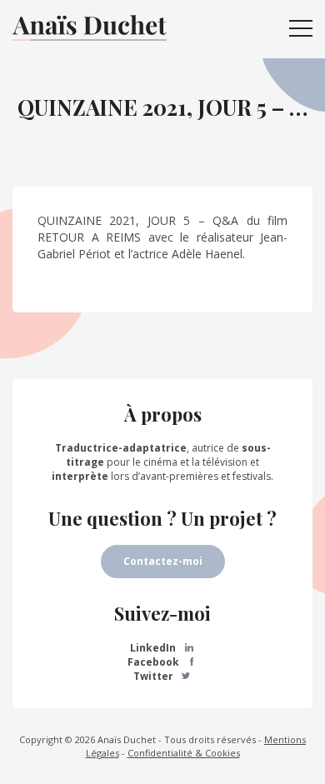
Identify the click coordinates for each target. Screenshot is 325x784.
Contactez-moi (162, 561)
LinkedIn (154, 648)
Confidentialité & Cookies (184, 753)
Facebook (155, 662)
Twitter (154, 676)
